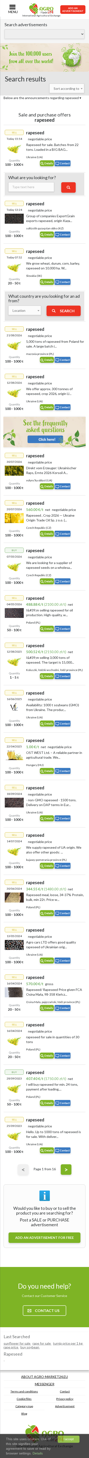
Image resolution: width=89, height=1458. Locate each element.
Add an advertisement (73, 9)
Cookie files (24, 1399)
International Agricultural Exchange (41, 15)
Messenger (44, 1384)
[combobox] (66, 88)
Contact (65, 163)
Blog (24, 1413)
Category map (24, 1406)
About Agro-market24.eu (44, 1377)
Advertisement (65, 1406)
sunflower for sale (17, 1343)
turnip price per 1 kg (68, 1343)
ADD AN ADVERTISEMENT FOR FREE (44, 1238)
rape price (11, 1347)
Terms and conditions (24, 1391)
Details (48, 163)
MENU (13, 12)
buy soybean (30, 1347)
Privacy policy (64, 1399)
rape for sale (42, 1343)
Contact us (47, 1310)
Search (67, 310)
